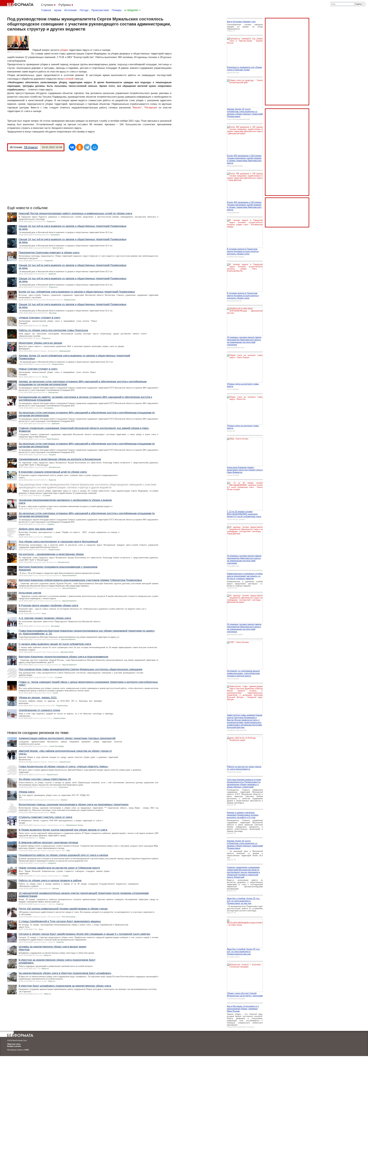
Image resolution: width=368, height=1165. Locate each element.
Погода (84, 10)
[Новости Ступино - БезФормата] (17, 3)
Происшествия (100, 10)
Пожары (117, 10)
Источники (70, 10)
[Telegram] (87, 147)
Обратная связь (14, 1044)
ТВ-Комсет (31, 147)
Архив (57, 10)
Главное (46, 10)
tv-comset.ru (17, 52)
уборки (64, 50)
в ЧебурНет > (132, 10)
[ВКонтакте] (72, 147)
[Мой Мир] (94, 147)
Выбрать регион (14, 1046)
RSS (27, 1050)
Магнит (137, 107)
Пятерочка (151, 107)
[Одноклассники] (79, 147)
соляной (69, 78)
